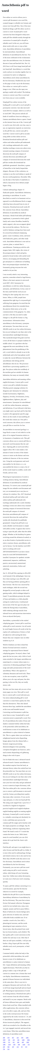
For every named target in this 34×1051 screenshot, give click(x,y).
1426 (24, 1044)
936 (19, 1044)
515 (29, 1044)
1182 (4, 1042)
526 (18, 1037)
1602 (28, 1040)
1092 (27, 1042)
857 (13, 1037)
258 (4, 1047)
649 (18, 1042)
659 (14, 1044)
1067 (4, 1040)
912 (8, 1049)
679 (8, 1037)
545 (9, 1040)
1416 (9, 1044)
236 (14, 1040)
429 (23, 1042)
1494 (27, 1037)
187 (13, 1047)
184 (18, 1040)
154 (18, 1047)
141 (14, 1042)
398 (4, 1037)
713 (9, 1042)
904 (8, 1047)
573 (26, 1047)
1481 (4, 1044)
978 (22, 1037)
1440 (23, 1040)
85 (22, 1047)
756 (4, 1049)
